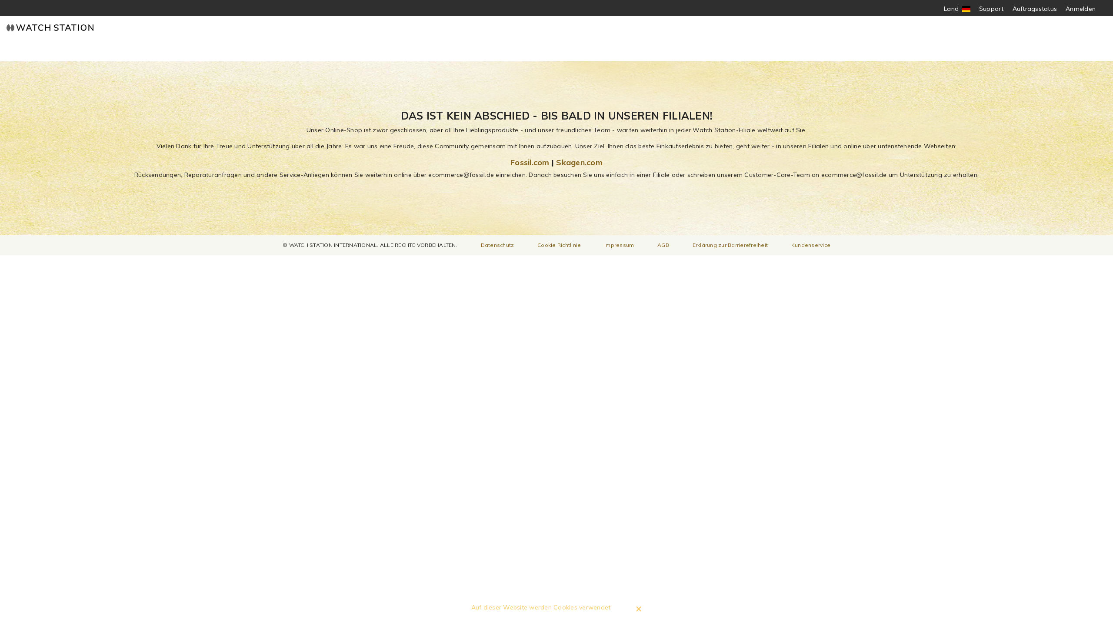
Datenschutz (497, 245)
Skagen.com (579, 162)
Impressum (619, 245)
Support (991, 9)
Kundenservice (810, 245)
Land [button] (957, 8)
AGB (663, 245)
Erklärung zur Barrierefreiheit (730, 245)
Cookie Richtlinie (559, 245)
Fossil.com (530, 162)
